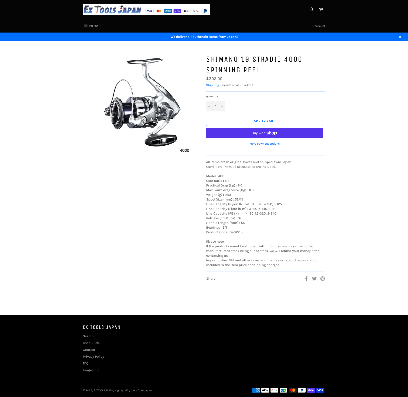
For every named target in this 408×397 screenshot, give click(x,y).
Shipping (212, 85)
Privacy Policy (93, 356)
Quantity (212, 96)
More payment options (264, 143)
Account (320, 25)
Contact (89, 350)
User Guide (91, 343)
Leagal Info (91, 370)
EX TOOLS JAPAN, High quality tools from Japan (123, 390)
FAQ (85, 363)
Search (88, 336)
